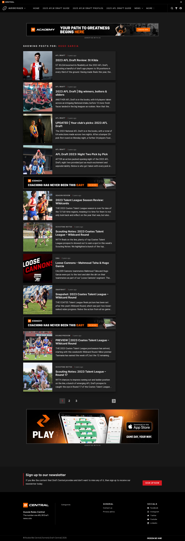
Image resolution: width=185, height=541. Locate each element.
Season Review (63, 195)
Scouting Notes (64, 227)
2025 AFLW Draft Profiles (88, 8)
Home (36, 8)
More (149, 8)
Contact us (107, 508)
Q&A (57, 258)
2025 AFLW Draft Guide (56, 8)
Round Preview (63, 336)
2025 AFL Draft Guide (118, 8)
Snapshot (61, 290)
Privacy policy (109, 512)
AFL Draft (60, 55)
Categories (65, 505)
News (137, 8)
